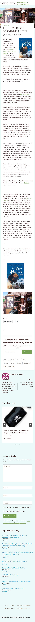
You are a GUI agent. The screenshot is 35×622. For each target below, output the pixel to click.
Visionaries (4, 591)
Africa (13, 360)
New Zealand (26, 363)
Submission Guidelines (23, 605)
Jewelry (13, 363)
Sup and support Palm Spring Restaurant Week (26, 383)
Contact (12, 605)
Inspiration (4, 540)
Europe (19, 360)
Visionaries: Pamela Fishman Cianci (13, 588)
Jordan (19, 363)
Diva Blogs (6, 25)
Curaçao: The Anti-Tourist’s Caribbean (14, 568)
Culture (4, 557)
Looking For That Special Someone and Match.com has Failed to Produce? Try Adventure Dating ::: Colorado (8, 386)
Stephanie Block (8, 35)
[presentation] (17, 417)
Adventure (6, 360)
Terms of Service (10, 608)
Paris (4, 366)
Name (5, 488)
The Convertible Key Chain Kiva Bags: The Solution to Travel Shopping (16, 432)
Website (5, 503)
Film (24, 360)
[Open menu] (33, 2)
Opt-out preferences (23, 608)
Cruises (4, 577)
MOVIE (26, 183)
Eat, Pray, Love (24, 94)
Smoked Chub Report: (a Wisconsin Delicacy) (16, 581)
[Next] (30, 425)
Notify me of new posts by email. (14, 511)
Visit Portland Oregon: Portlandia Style (14, 561)
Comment (7, 466)
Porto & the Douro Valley (10, 575)
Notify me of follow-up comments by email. (17, 507)
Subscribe (27, 352)
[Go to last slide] (4, 425)
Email (5, 495)
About (6, 605)
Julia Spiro (8, 438)
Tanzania (11, 366)
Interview (6, 363)
